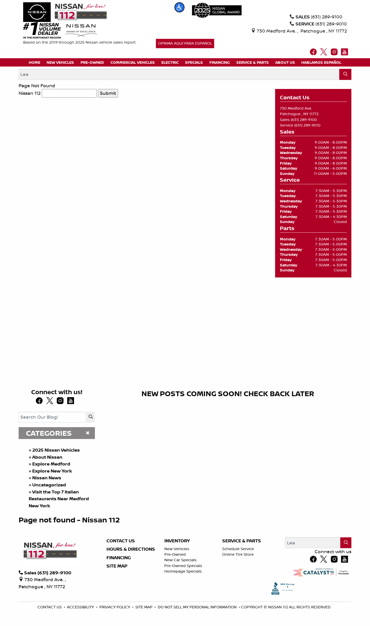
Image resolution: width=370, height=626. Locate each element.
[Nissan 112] (65, 11)
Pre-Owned (175, 554)
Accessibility (81, 607)
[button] (179, 7)
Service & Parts (241, 540)
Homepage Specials (183, 571)
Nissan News (46, 478)
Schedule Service (238, 548)
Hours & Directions (130, 549)
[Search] (345, 74)
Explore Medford (51, 464)
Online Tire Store (238, 554)
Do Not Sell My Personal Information (198, 607)
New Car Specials (180, 559)
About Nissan (47, 457)
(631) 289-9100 (304, 119)
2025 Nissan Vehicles (56, 450)
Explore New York (52, 471)
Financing (118, 557)
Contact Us (120, 540)
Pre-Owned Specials (183, 565)
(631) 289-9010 (307, 125)
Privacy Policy (115, 607)
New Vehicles (176, 548)
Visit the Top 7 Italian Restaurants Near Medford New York (59, 499)
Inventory (177, 540)
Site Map (116, 566)
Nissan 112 (30, 93)
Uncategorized (49, 485)
